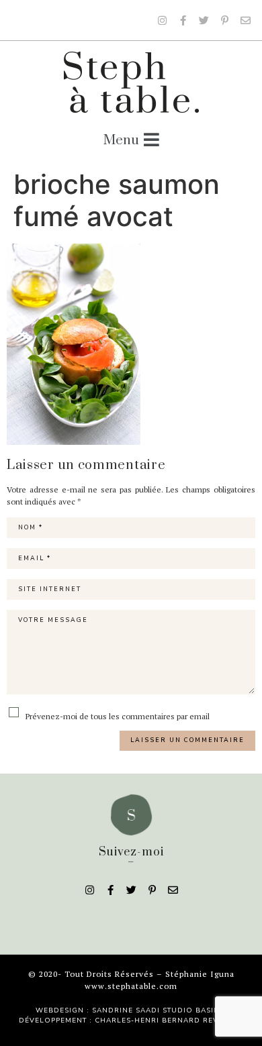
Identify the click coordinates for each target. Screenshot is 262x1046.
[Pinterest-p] (224, 20)
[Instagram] (162, 20)
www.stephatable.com (131, 986)
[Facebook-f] (183, 20)
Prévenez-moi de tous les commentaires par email (117, 716)
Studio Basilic (194, 1010)
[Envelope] (245, 20)
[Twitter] (203, 20)
